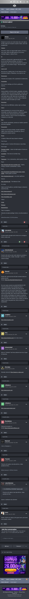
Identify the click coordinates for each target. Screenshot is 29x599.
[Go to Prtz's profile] (2, 333)
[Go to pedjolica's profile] (2, 315)
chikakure (8, 385)
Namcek (7, 441)
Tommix (7, 459)
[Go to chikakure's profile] (2, 385)
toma (6, 512)
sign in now (8, 532)
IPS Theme (5, 592)
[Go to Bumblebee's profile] (2, 422)
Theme (15, 592)
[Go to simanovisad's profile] (2, 348)
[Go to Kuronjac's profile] (2, 367)
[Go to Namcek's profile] (2, 441)
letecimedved (9, 250)
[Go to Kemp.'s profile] (2, 37)
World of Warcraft (12, 27)
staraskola (8, 230)
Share (7, 546)
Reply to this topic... (9, 538)
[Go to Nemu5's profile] (2, 272)
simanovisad (8, 347)
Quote (5, 222)
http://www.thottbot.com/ (7, 338)
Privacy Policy (22, 592)
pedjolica (7, 314)
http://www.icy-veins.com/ (17, 372)
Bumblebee (8, 421)
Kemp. (3, 26)
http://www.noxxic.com (6, 390)
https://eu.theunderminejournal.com (13, 279)
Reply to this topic (14, 32)
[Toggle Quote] (3, 489)
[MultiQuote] (2, 222)
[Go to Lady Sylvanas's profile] (2, 483)
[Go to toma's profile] (2, 513)
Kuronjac (7, 367)
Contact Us (14, 593)
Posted (9, 38)
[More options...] (26, 38)
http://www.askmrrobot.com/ (8, 408)
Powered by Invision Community (14, 596)
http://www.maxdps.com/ (7, 319)
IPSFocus (11, 592)
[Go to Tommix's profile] (2, 459)
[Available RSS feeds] (26, 579)
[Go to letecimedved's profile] (2, 250)
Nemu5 (7, 271)
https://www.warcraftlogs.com (12, 428)
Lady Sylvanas (9, 483)
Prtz (6, 332)
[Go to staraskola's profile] (2, 231)
